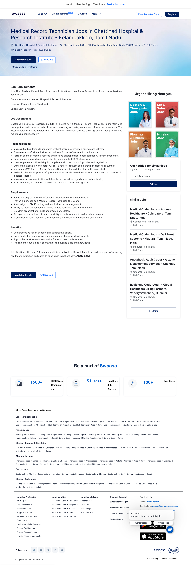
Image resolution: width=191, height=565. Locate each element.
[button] (172, 14)
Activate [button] (153, 184)
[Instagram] (62, 550)
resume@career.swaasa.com (165, 506)
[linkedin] (55, 550)
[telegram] (48, 550)
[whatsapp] (34, 550)
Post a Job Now (116, 4)
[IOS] (153, 536)
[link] (18, 14)
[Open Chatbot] (169, 529)
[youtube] (41, 550)
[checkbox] (47, 59)
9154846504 (153, 501)
